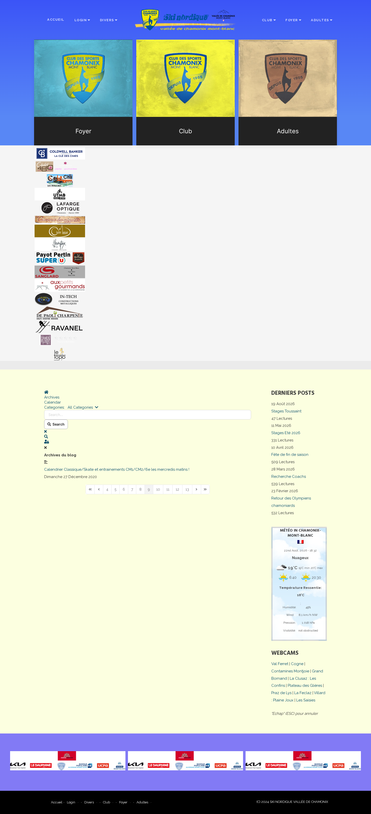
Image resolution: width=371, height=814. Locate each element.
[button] (147, 436)
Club (267, 20)
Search (58, 424)
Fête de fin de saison (289, 454)
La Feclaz (302, 693)
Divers (107, 20)
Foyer (291, 20)
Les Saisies (305, 700)
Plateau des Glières (305, 685)
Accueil (55, 19)
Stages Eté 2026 (285, 433)
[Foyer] (83, 92)
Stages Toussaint (286, 411)
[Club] (185, 92)
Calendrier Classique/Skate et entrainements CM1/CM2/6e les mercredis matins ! (116, 469)
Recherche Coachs (288, 476)
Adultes (320, 20)
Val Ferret (279, 664)
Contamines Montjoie (290, 671)
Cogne (297, 664)
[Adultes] (287, 92)
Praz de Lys (281, 693)
